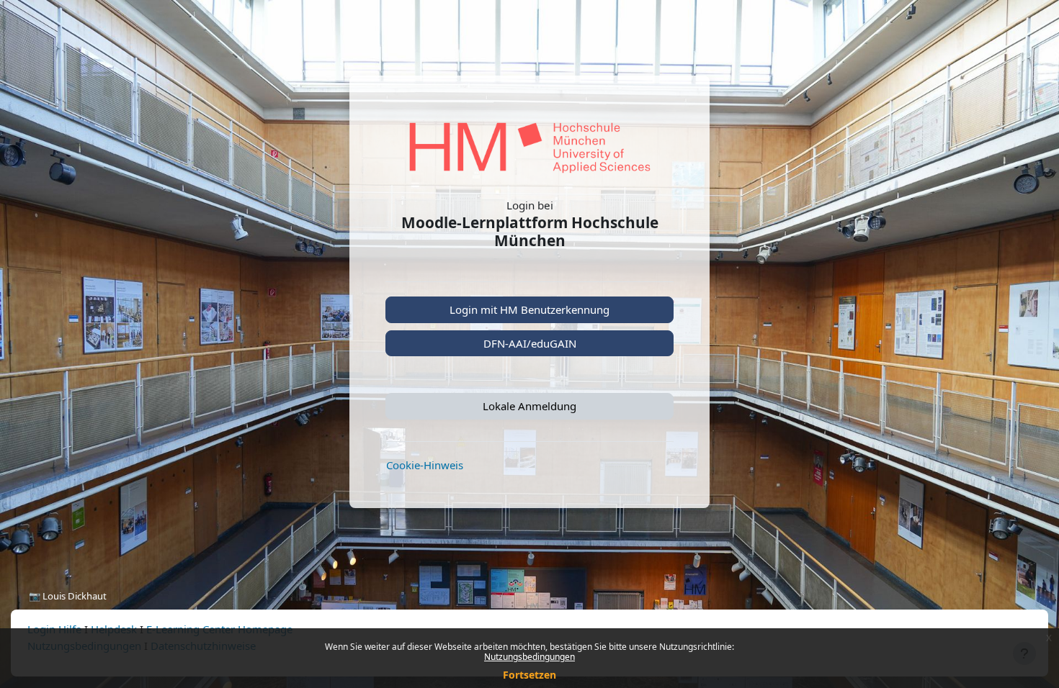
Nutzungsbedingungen (529, 657)
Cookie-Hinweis (424, 465)
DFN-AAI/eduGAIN (529, 343)
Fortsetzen (529, 675)
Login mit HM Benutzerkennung (529, 309)
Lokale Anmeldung (529, 406)
